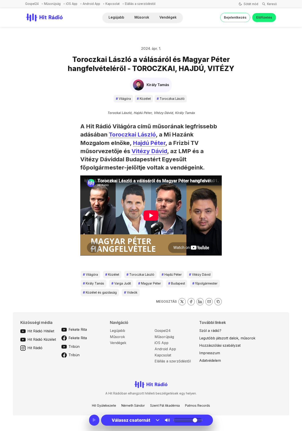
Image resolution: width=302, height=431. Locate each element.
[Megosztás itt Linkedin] (200, 301)
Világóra (123, 98)
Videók (131, 292)
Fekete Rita (78, 329)
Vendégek (168, 17)
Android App (91, 4)
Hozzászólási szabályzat (220, 345)
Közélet (144, 98)
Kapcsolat (112, 4)
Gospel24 (32, 4)
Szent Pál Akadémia (165, 405)
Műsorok (141, 17)
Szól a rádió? (210, 330)
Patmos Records (197, 405)
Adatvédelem (210, 360)
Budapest (176, 283)
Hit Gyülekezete (104, 405)
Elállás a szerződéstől (140, 4)
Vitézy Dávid (149, 151)
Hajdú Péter (149, 142)
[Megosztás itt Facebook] (191, 301)
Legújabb (116, 17)
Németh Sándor (133, 405)
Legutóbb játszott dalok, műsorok (227, 338)
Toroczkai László (171, 98)
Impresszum (209, 353)
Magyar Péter (149, 283)
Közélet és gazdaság (100, 292)
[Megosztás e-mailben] (209, 301)
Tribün (74, 346)
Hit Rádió (34, 348)
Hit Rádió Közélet (41, 339)
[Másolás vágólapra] (218, 301)
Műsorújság (52, 4)
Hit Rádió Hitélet (40, 331)
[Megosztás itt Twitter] (182, 301)
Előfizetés (264, 17)
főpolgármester (205, 283)
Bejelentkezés (235, 17)
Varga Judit (121, 283)
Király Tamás (93, 283)
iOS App (71, 4)
